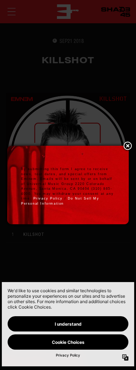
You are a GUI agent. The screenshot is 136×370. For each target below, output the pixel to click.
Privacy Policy (48, 198)
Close (127, 146)
